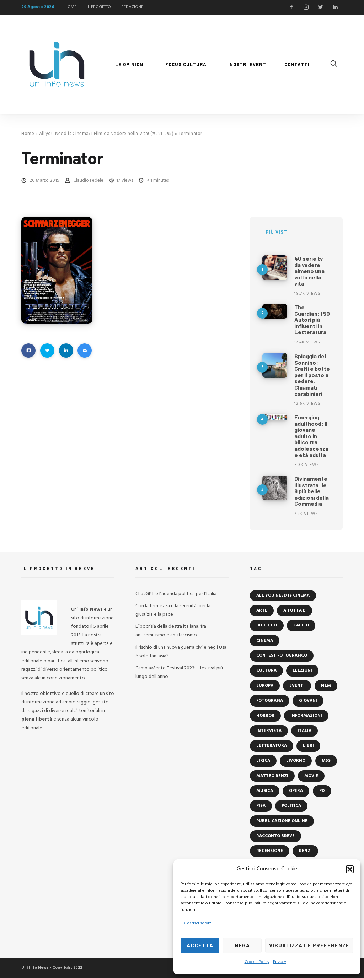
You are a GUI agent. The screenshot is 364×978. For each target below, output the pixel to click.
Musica (264, 790)
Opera (296, 790)
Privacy (279, 962)
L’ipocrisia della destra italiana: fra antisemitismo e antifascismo (170, 631)
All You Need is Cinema (283, 595)
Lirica (263, 760)
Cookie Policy (257, 962)
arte (261, 610)
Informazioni (306, 715)
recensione (269, 850)
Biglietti (266, 625)
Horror (265, 715)
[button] (349, 869)
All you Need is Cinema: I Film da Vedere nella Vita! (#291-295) (106, 133)
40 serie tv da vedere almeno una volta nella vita (309, 271)
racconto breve (275, 836)
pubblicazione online (281, 821)
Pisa (261, 805)
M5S (326, 760)
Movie (311, 775)
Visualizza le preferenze (309, 945)
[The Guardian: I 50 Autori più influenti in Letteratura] (274, 311)
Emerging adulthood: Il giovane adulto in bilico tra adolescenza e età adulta (311, 436)
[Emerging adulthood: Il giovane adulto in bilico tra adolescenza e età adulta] (274, 417)
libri (308, 745)
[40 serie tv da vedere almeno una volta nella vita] (274, 267)
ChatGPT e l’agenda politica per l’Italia (175, 594)
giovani (308, 700)
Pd (322, 790)
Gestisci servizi (198, 923)
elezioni (302, 670)
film (326, 685)
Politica (291, 805)
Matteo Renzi (272, 775)
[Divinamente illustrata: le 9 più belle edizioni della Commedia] (274, 488)
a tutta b (294, 610)
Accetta (200, 945)
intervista (269, 730)
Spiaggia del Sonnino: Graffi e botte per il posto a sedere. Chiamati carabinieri (312, 375)
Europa (264, 685)
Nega (242, 945)
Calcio (301, 625)
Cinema (264, 640)
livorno (295, 760)
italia (304, 730)
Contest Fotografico (281, 655)
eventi (297, 685)
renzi (305, 850)
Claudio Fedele (88, 180)
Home (27, 133)
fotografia (269, 700)
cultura (266, 670)
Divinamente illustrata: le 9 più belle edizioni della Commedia (311, 491)
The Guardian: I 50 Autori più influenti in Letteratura (312, 319)
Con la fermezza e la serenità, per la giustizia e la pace (172, 610)
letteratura (271, 745)
